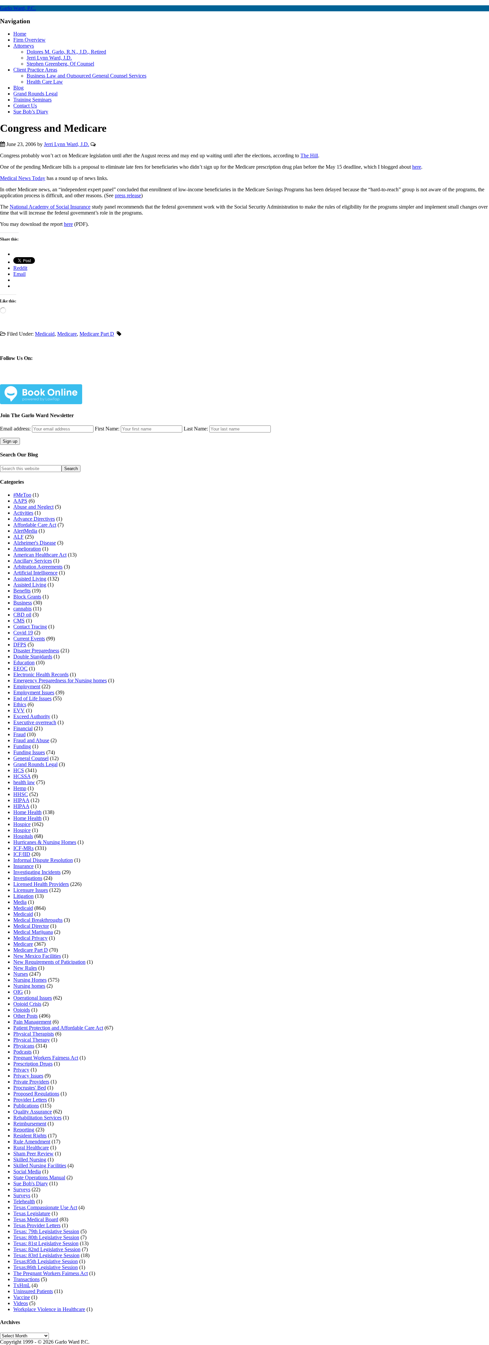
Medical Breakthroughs (38, 920)
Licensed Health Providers (41, 884)
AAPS (20, 501)
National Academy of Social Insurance (50, 207)
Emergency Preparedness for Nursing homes (60, 680)
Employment (26, 686)
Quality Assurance (32, 1111)
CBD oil (22, 614)
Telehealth (24, 1201)
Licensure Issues (30, 890)
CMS (19, 620)
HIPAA (21, 800)
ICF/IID (21, 854)
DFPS (19, 644)
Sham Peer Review (33, 1153)
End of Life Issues (32, 698)
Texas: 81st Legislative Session (46, 1243)
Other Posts (25, 1016)
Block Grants (27, 596)
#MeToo (22, 495)
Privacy (21, 1070)
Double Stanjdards (32, 656)
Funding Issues (29, 752)
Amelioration (27, 549)
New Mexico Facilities (37, 956)
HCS (18, 770)
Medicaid (45, 334)
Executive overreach (34, 722)
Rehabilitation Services (37, 1117)
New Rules (25, 968)
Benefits (22, 590)
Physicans (23, 1046)
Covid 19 (23, 632)
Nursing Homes (30, 980)
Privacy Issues (28, 1076)
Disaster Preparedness (36, 650)
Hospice (22, 824)
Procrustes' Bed (29, 1088)
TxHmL (21, 1285)
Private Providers (31, 1082)
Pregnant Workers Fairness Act (45, 1058)
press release (128, 195)
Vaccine (21, 1297)
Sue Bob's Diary (30, 1183)
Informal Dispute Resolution (43, 860)
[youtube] (67, 379)
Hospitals (23, 836)
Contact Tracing (30, 626)
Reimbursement (29, 1123)
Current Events (29, 638)
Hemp (19, 788)
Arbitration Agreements (38, 567)
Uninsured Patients (33, 1291)
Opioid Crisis (27, 1004)
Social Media (27, 1171)
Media (20, 902)
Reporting (23, 1129)
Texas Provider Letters (37, 1225)
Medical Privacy (30, 938)
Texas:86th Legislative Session (45, 1267)
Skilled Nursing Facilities (39, 1165)
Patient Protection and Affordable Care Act (58, 1028)
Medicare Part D (97, 334)
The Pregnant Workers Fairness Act (50, 1273)
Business (22, 602)
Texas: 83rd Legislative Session (46, 1255)
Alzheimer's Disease (34, 543)
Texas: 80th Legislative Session (46, 1237)
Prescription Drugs (33, 1064)
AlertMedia (25, 531)
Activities (23, 513)
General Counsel (31, 758)
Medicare (67, 334)
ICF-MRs (23, 848)
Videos (20, 1303)
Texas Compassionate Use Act (45, 1207)
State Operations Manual (39, 1177)
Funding (22, 746)
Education (24, 662)
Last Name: (196, 428)
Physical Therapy (31, 1040)
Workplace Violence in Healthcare (49, 1309)
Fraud (19, 734)
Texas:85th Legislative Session (45, 1261)
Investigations (27, 878)
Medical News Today (22, 178)
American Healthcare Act (40, 555)
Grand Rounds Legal (35, 764)
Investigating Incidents (37, 872)
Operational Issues (32, 998)
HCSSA (22, 776)
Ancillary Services (32, 561)
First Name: (107, 428)
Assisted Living (29, 579)
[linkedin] (52, 379)
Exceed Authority (31, 716)
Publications (26, 1105)
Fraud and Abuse (31, 740)
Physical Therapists (33, 1034)
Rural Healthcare (31, 1147)
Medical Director (31, 926)
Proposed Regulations (36, 1093)
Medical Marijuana (33, 932)
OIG (18, 992)
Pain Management (32, 1022)
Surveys (21, 1189)
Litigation (23, 896)
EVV (19, 710)
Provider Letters (30, 1099)
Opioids (21, 1010)
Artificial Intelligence (35, 573)
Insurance (23, 866)
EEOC (20, 668)
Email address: (16, 428)
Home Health (27, 812)
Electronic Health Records (41, 674)
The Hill (309, 155)
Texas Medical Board (35, 1219)
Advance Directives (34, 519)
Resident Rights (30, 1135)
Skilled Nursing (29, 1159)
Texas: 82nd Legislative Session (47, 1249)
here (416, 167)
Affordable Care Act (34, 525)
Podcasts (22, 1052)
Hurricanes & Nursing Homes (44, 842)
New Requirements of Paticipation (49, 962)
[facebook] (20, 379)
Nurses (20, 974)
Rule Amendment (31, 1141)
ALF (18, 537)
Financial (23, 728)
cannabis (22, 608)
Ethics (19, 704)
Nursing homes (29, 986)
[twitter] (36, 379)
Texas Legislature (31, 1213)
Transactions (26, 1279)
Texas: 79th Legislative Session (46, 1231)
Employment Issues (33, 692)
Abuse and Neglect (33, 507)
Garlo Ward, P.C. (18, 8)
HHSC (20, 794)
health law (24, 782)
